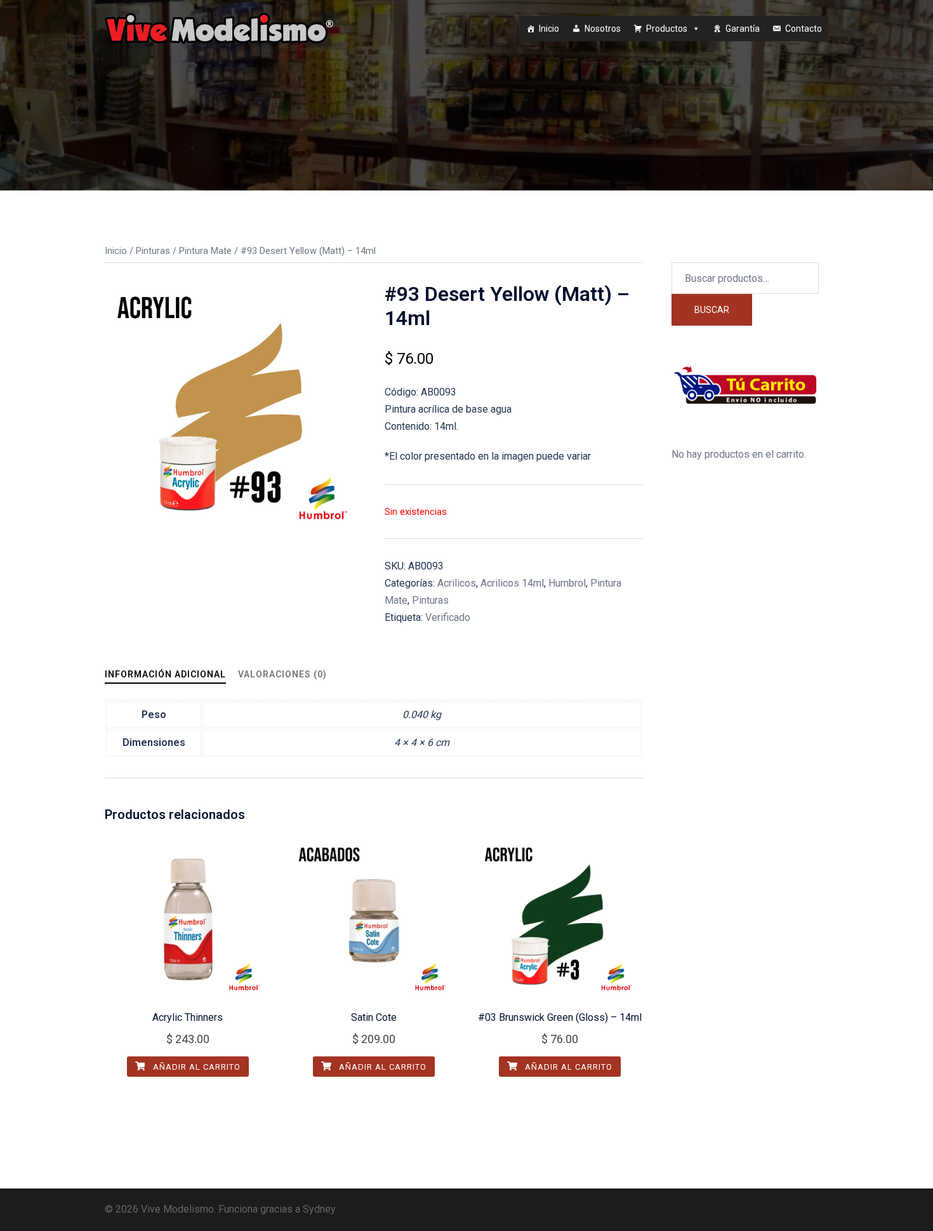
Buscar (711, 310)
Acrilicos (456, 583)
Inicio (549, 28)
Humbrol (567, 583)
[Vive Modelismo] (219, 28)
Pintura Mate (205, 250)
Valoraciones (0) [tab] (282, 674)
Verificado (447, 617)
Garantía (742, 28)
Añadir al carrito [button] (195, 1067)
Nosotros (603, 28)
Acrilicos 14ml (512, 583)
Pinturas (153, 250)
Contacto (803, 28)
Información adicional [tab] (165, 674)
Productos (666, 28)
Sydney (319, 1209)
